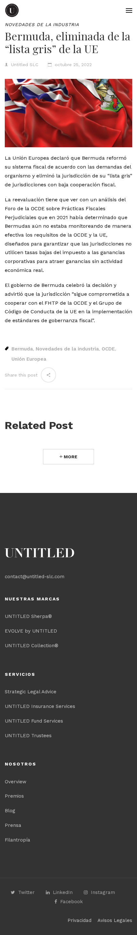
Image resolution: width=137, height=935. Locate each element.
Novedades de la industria (42, 24)
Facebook (71, 901)
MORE (69, 456)
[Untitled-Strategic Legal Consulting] (12, 10)
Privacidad (79, 920)
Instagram (103, 892)
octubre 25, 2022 (73, 64)
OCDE (108, 349)
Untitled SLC (24, 64)
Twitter (26, 892)
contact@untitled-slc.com (34, 576)
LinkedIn (63, 892)
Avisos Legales (114, 920)
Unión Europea (28, 359)
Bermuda (22, 349)
